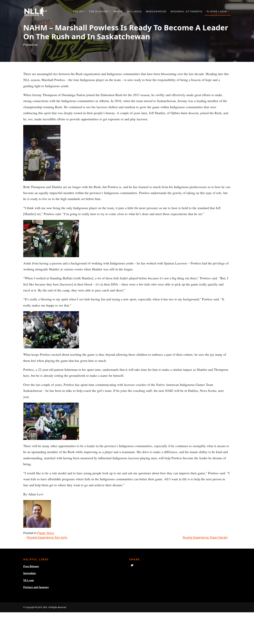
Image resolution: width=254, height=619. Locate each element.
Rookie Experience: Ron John (47, 537)
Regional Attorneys (187, 11)
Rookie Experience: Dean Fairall (205, 537)
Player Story (45, 533)
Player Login (217, 11)
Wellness (134, 11)
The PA (78, 11)
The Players (98, 11)
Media (118, 11)
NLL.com (28, 580)
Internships (29, 573)
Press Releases (31, 566)
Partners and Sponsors (36, 587)
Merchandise (156, 11)
